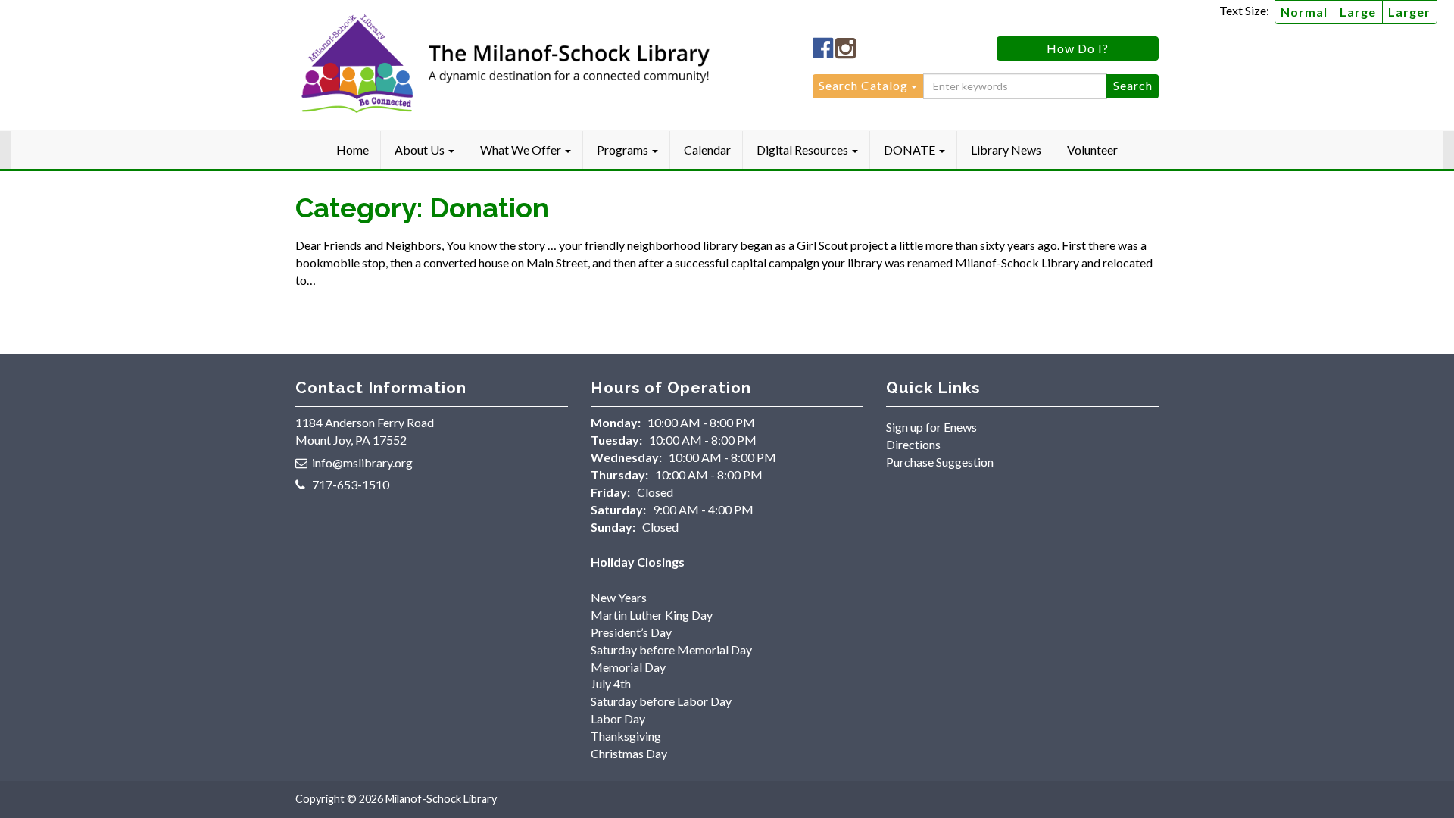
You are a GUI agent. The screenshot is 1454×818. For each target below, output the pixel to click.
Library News (1006, 149)
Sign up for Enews (931, 427)
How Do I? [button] (1078, 48)
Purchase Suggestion (940, 461)
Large (1358, 12)
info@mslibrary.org (362, 462)
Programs (624, 149)
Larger (1409, 12)
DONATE (911, 149)
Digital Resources (803, 149)
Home (352, 149)
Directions (913, 444)
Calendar (707, 149)
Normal (1304, 12)
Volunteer (1092, 149)
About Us (421, 149)
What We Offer (521, 149)
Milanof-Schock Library (441, 798)
